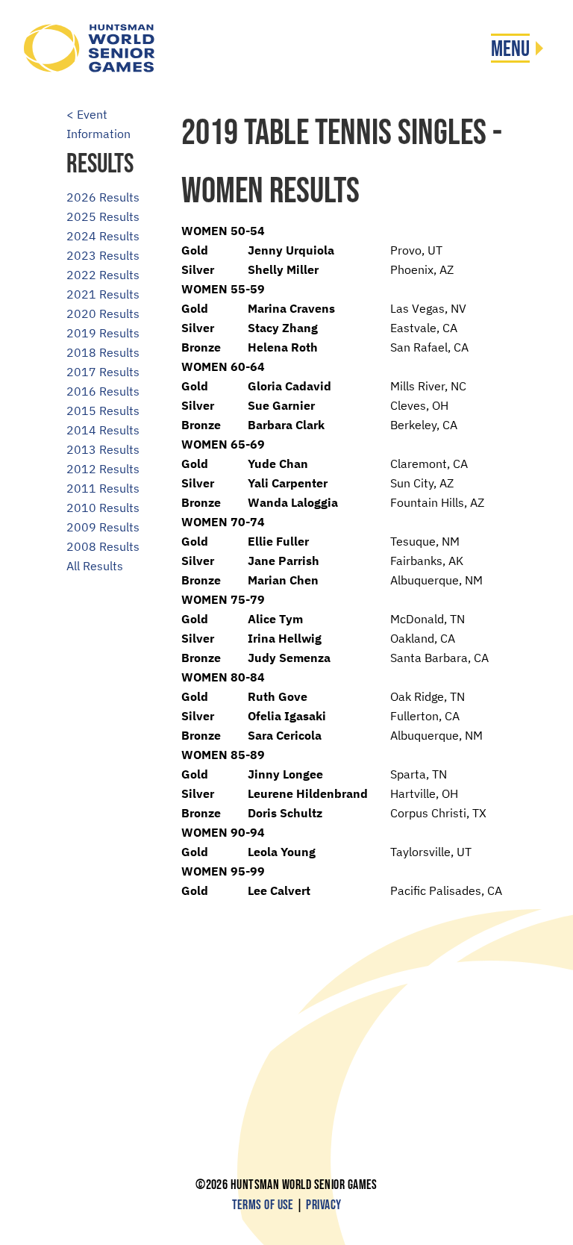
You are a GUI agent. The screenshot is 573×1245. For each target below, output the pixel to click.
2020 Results (103, 313)
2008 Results (103, 546)
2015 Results (103, 410)
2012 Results (103, 468)
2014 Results (103, 429)
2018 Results (103, 352)
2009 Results (103, 526)
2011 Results (103, 488)
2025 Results (103, 216)
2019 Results (103, 332)
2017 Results (103, 371)
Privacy (323, 1205)
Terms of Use (263, 1205)
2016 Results (103, 391)
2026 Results (103, 197)
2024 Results (103, 235)
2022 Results (103, 274)
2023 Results (103, 255)
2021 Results (103, 294)
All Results (94, 565)
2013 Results (103, 449)
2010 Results (103, 507)
